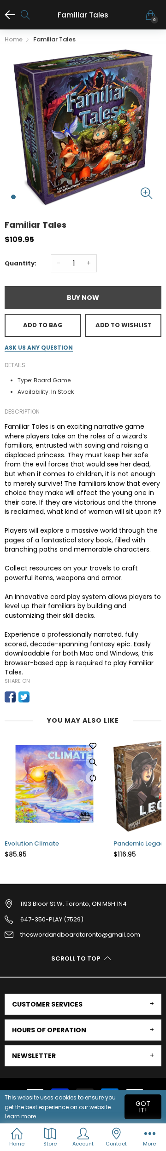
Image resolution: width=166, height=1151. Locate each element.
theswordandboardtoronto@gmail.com (80, 934)
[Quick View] (93, 762)
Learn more (20, 1116)
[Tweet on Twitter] (24, 696)
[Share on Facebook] (10, 696)
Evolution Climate (32, 844)
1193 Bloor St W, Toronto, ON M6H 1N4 (73, 903)
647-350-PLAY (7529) (51, 919)
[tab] (83, 1004)
